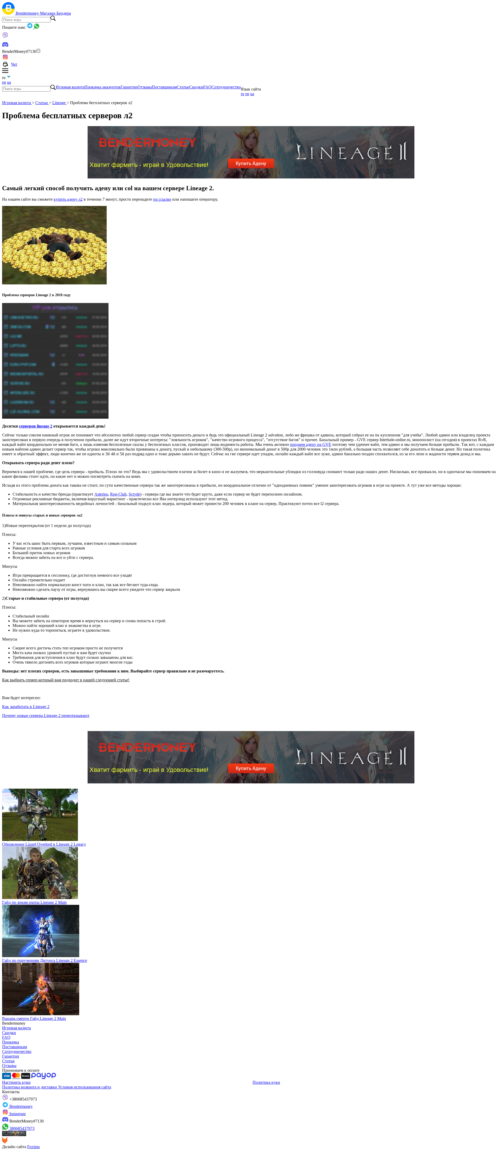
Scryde (134, 494)
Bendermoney (28, 13)
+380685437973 (22, 1099)
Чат (14, 64)
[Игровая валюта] (9, 13)
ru (242, 94)
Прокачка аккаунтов (102, 87)
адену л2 (75, 199)
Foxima (33, 1146)
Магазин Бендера (55, 13)
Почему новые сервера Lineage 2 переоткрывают (45, 715)
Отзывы (145, 87)
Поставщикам (164, 87)
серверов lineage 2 (35, 426)
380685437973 (21, 1128)
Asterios (101, 494)
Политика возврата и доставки (30, 1087)
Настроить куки (16, 1082)
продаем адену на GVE (310, 444)
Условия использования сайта (84, 1087)
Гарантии (129, 87)
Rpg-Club (118, 494)
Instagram (17, 1114)
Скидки (196, 87)
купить (60, 199)
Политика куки (266, 1082)
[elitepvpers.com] (14, 1134)
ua (9, 82)
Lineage (59, 102)
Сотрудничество (226, 87)
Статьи (183, 87)
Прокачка (10, 1042)
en (4, 82)
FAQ (207, 87)
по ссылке (162, 199)
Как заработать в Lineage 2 (25, 706)
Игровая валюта (70, 87)
